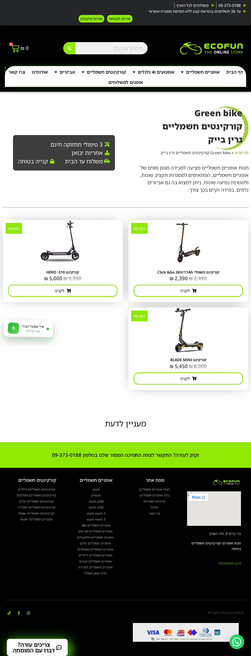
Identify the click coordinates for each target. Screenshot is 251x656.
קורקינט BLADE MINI (188, 359)
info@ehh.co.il (229, 563)
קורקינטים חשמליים (106, 72)
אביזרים (67, 72)
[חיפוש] (69, 48)
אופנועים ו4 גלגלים (156, 72)
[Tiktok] (9, 613)
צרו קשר (17, 72)
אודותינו (40, 72)
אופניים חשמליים (203, 72)
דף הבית (234, 72)
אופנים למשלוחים (125, 82)
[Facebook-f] (19, 613)
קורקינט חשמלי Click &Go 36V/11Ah (188, 272)
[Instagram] (28, 613)
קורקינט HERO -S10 (62, 272)
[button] (236, 641)
